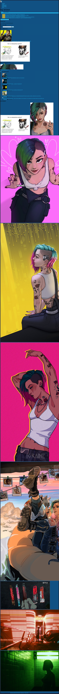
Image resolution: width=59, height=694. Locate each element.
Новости (3, 3)
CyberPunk (5, 78)
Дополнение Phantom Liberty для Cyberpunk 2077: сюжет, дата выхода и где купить (18, 17)
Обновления (4, 5)
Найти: (1, 26)
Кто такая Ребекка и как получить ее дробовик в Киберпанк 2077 (12, 89)
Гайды (3, 4)
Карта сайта (26, 692)
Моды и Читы (4, 6)
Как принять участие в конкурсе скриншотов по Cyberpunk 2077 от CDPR (16, 15)
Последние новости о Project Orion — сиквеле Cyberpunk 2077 (15, 14)
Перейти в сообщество (4, 69)
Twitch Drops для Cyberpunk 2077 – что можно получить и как (15, 16)
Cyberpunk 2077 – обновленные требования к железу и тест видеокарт (13, 77)
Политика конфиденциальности (15, 692)
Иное (3, 7)
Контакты (22, 692)
